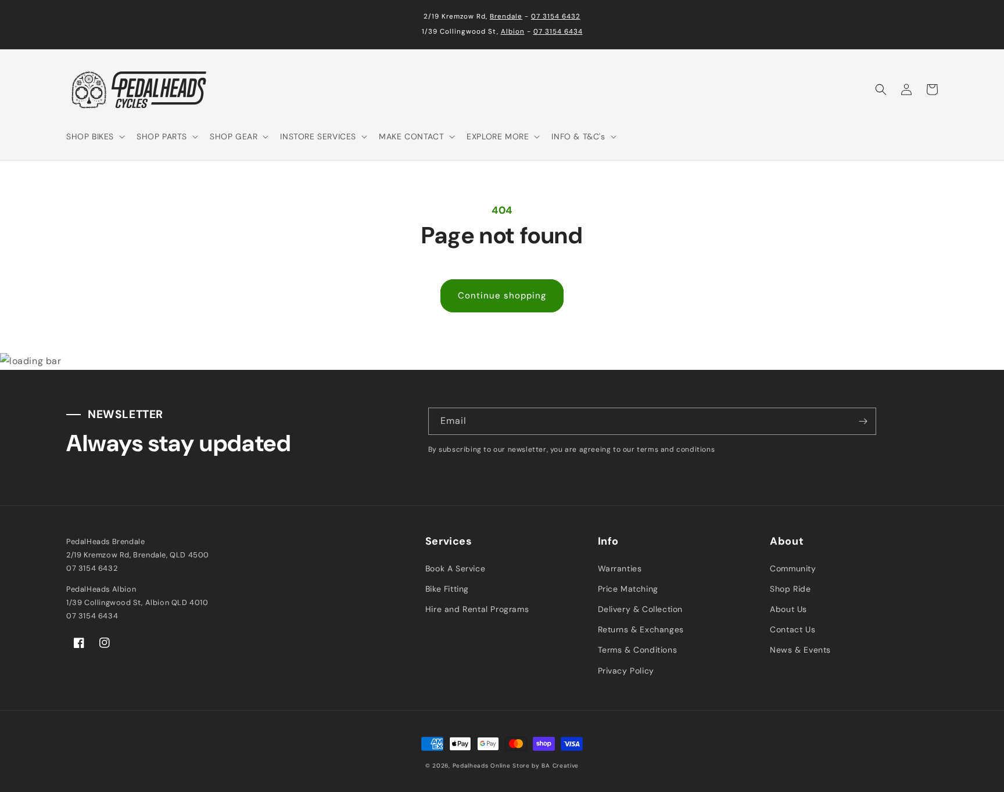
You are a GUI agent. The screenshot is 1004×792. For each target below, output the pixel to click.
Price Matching (628, 589)
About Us (788, 609)
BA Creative (560, 765)
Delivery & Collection (640, 609)
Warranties (620, 568)
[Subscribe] (863, 421)
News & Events (800, 650)
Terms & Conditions (637, 650)
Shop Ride (790, 589)
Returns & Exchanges (641, 629)
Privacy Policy (626, 670)
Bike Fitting (447, 589)
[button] (94, 136)
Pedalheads (472, 765)
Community (793, 568)
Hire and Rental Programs (477, 609)
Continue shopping (502, 295)
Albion (513, 31)
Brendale (506, 16)
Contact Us (792, 629)
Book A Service (455, 568)
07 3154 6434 (558, 31)
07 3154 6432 (555, 16)
